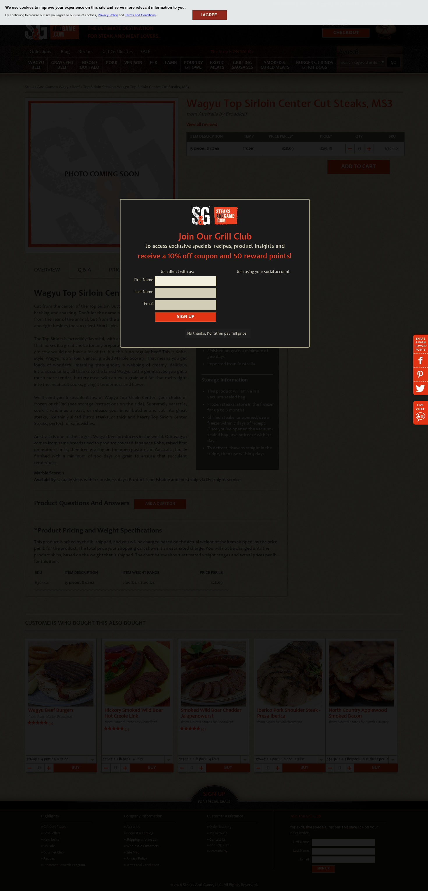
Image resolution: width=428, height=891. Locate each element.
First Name (143, 280)
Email (148, 304)
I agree (209, 15)
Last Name (144, 292)
